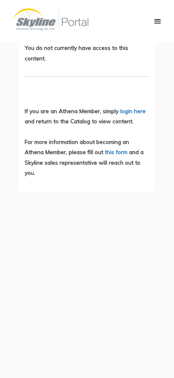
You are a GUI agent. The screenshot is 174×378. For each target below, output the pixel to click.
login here (133, 110)
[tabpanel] (87, 110)
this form (116, 151)
